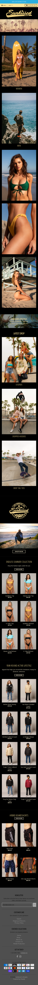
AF (28, 848)
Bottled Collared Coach (9, 737)
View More (19, 569)
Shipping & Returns (19, 921)
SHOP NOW (19, 551)
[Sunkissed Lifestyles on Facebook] (17, 956)
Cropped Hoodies (19, 436)
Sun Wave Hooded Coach (28, 705)
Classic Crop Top (28, 596)
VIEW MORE (19, 675)
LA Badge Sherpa (28, 737)
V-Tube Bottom (28, 651)
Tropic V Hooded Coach (28, 799)
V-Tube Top (10, 623)
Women (19, 88)
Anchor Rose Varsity (9, 704)
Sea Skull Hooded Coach (28, 767)
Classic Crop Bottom (9, 651)
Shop (18, 937)
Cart (32, 5)
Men (19, 145)
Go (34, 904)
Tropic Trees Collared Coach (10, 768)
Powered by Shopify (19, 979)
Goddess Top (9, 596)
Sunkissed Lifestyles (22, 977)
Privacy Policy (19, 923)
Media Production (19, 944)
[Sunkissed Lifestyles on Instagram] (20, 956)
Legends (19, 384)
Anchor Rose (10, 879)
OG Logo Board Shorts (28, 879)
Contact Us (19, 941)
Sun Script (10, 848)
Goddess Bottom (28, 623)
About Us (19, 939)
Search (19, 919)
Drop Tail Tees (19, 488)
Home (19, 935)
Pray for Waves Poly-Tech (10, 800)
